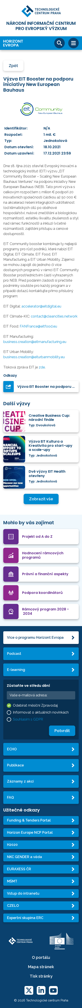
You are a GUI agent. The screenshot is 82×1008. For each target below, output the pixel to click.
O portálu (41, 957)
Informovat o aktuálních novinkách (41, 712)
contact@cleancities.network (54, 316)
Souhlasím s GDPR (28, 719)
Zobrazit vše (41, 499)
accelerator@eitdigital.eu (41, 306)
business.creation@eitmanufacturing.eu (34, 342)
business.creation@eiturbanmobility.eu (34, 357)
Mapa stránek (41, 966)
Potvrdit (62, 730)
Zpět (13, 65)
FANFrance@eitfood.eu (38, 326)
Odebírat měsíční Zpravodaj (35, 705)
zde (42, 367)
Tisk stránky (41, 976)
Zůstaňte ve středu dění (28, 686)
